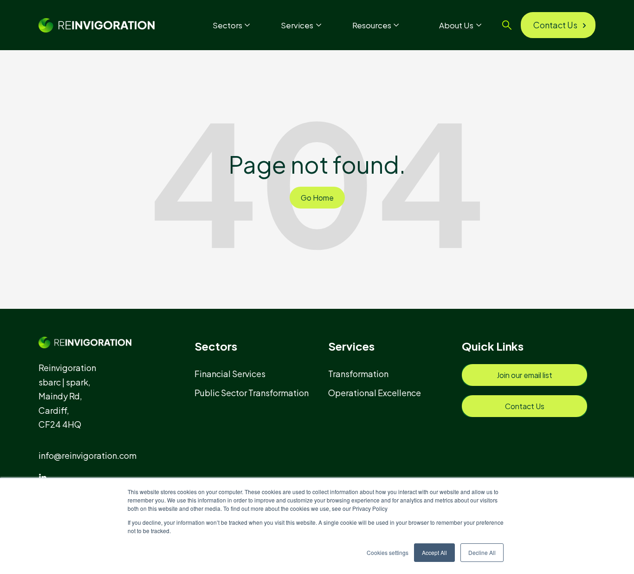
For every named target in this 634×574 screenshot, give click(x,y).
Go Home (317, 197)
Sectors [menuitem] (215, 346)
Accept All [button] (434, 552)
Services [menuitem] (351, 346)
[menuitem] (234, 373)
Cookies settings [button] (387, 552)
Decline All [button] (482, 552)
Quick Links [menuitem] (493, 346)
